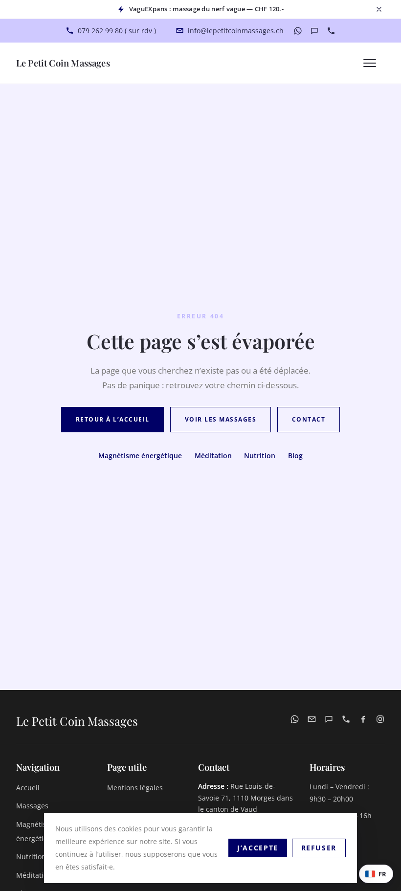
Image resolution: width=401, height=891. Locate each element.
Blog (295, 455)
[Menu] (374, 63)
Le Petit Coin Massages (63, 63)
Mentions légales (135, 787)
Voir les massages (220, 419)
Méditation (213, 455)
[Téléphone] (331, 30)
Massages (32, 805)
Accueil (28, 787)
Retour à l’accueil (113, 419)
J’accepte (257, 847)
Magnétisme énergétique (140, 455)
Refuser (318, 847)
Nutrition (259, 455)
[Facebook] (363, 721)
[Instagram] (380, 721)
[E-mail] (311, 721)
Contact (308, 419)
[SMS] (314, 30)
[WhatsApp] (297, 30)
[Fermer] (379, 9)
